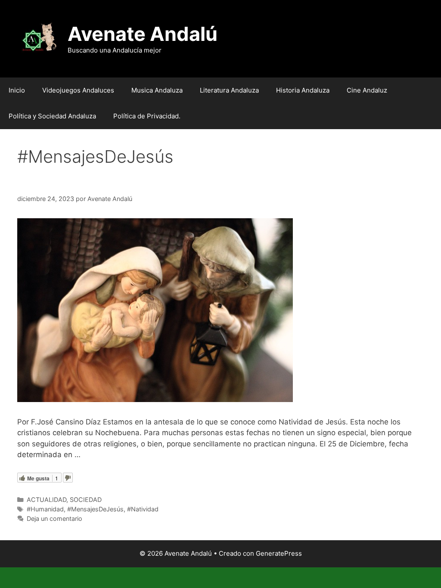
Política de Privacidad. (146, 116)
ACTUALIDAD (46, 499)
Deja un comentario (54, 518)
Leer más (99, 454)
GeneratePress (279, 553)
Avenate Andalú (142, 34)
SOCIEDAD (86, 499)
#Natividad (142, 509)
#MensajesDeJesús (95, 509)
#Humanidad (45, 509)
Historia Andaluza (302, 90)
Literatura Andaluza (229, 90)
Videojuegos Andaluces (78, 90)
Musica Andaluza (157, 90)
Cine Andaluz (367, 90)
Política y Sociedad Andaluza (52, 116)
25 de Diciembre (66, 183)
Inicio (17, 90)
